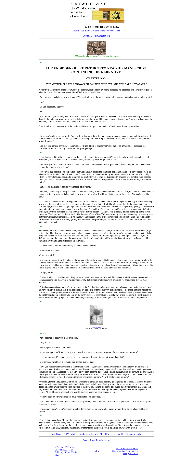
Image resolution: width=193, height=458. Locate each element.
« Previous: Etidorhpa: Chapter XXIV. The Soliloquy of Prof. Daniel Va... (66, 451)
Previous (110, 30)
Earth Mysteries (92, 30)
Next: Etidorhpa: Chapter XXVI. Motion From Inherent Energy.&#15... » (124, 451)
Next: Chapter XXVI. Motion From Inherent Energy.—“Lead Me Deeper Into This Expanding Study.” (96, 434)
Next (117, 30)
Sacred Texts (78, 30)
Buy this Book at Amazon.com (96, 36)
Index (102, 30)
